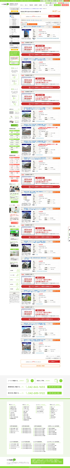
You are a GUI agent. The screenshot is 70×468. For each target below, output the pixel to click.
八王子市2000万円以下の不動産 (39, 444)
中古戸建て (17, 135)
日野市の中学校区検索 (53, 434)
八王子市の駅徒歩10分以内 (27, 445)
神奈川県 (12, 17)
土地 (40, 20)
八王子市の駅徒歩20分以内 (27, 448)
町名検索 (12, 149)
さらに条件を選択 (15, 47)
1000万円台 (17, 140)
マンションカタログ (40, 409)
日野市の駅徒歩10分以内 (26, 429)
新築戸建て (11, 135)
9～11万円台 (12, 169)
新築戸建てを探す (13, 408)
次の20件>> (58, 24)
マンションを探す (13, 411)
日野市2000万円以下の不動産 (40, 428)
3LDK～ (17, 162)
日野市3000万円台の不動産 (39, 431)
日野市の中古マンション (14, 431)
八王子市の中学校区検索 (52, 449)
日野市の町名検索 (52, 431)
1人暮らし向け (26, 408)
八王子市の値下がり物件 (52, 445)
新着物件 (12, 147)
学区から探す (12, 414)
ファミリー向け (26, 409)
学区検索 (12, 178)
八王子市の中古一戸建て (14, 445)
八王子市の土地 (13, 448)
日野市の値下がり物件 (53, 429)
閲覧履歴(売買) (13, 418)
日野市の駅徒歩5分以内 (26, 428)
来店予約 (52, 415)
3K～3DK (12, 162)
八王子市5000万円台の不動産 (39, 449)
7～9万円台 (17, 167)
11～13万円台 (17, 169)
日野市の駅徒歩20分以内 (26, 432)
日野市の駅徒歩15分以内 (26, 431)
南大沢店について (54, 411)
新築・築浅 (26, 411)
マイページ (53, 418)
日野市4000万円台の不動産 (39, 432)
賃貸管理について (40, 408)
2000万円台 (12, 142)
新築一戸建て (28, 20)
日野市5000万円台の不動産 (39, 434)
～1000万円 (12, 140)
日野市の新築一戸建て (14, 428)
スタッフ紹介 (53, 414)
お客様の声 (53, 412)
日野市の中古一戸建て (14, 429)
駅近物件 (25, 412)
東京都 (12, 15)
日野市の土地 (12, 432)
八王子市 (17, 132)
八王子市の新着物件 (51, 444)
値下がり (17, 147)
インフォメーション (40, 412)
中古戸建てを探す (13, 409)
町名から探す (12, 415)
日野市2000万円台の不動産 (39, 429)
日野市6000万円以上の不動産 (40, 435)
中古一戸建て (33, 20)
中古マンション (37, 20)
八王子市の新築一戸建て (14, 444)
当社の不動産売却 (40, 411)
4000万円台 (12, 144)
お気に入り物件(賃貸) (27, 418)
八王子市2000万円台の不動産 (39, 445)
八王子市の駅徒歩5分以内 (26, 444)
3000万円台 (17, 142)
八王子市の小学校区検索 (52, 448)
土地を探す (12, 412)
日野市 (12, 132)
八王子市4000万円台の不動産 (39, 448)
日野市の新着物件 (52, 428)
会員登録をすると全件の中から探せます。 (34, 16)
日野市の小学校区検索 (53, 432)
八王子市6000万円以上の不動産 (39, 451)
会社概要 (52, 408)
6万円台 (12, 167)
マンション (11, 137)
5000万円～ (17, 144)
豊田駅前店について (54, 409)
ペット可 (12, 174)
